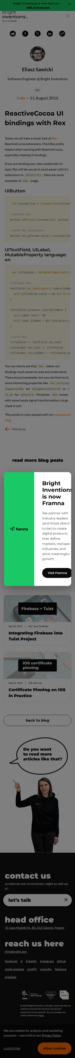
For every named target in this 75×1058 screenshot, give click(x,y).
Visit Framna (57, 573)
